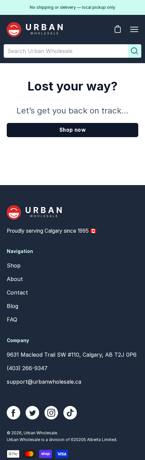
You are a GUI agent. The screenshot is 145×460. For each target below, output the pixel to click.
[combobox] (66, 51)
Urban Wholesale (40, 432)
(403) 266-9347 (27, 368)
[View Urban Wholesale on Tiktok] (70, 412)
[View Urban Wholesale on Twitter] (32, 412)
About (15, 279)
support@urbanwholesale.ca (44, 381)
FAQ (12, 319)
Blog (12, 306)
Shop (14, 265)
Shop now (72, 130)
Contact (17, 292)
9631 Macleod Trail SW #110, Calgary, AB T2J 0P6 (72, 354)
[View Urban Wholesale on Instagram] (51, 412)
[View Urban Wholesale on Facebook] (13, 412)
